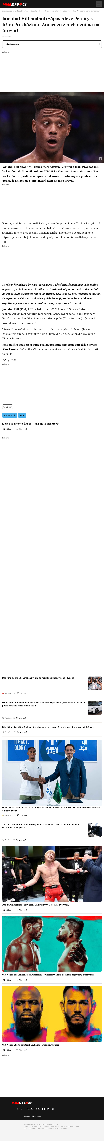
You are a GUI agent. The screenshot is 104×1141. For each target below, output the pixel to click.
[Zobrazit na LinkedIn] (48, 1109)
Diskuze (22, 429)
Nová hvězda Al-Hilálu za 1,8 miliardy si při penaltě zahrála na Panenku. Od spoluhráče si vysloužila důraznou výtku (51, 809)
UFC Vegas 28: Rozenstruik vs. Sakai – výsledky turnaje (30, 1044)
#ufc (22, 415)
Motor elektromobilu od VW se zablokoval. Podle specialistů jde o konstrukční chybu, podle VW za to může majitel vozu (44, 704)
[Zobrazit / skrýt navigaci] (99, 4)
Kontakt (30, 1109)
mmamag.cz (7, 11)
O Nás (38, 1109)
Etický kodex (36, 1116)
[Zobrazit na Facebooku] (43, 1109)
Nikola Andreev (13, 44)
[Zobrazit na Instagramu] (52, 1109)
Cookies (27, 1116)
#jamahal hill (9, 415)
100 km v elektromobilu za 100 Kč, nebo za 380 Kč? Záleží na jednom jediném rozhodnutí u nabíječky (40, 826)
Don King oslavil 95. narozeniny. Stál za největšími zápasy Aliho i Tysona (38, 678)
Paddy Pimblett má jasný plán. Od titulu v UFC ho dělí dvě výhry (35, 904)
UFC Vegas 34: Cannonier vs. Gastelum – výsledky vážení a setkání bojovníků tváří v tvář (48, 974)
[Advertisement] (52, 70)
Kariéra (19, 1109)
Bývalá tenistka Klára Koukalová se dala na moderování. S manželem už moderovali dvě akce (48, 727)
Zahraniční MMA (21, 11)
